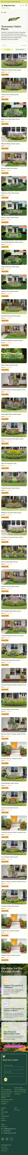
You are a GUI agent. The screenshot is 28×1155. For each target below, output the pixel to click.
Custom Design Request (20, 1089)
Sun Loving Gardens (6, 1089)
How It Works (4, 1112)
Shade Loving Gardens (7, 1091)
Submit (5, 1079)
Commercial (17, 1093)
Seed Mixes (4, 1103)
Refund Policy (4, 1150)
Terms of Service (4, 1148)
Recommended (20, 49)
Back (5, 12)
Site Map (3, 1120)
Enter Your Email (8, 1065)
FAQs (2, 1114)
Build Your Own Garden (20, 1091)
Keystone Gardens (6, 1093)
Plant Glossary (5, 1116)
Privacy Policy (4, 1146)
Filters (8, 49)
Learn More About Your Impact (14, 1046)
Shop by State (5, 1101)
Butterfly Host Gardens (7, 1099)
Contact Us (4, 1126)
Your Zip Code (7, 1072)
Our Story (16, 1110)
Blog (2, 1110)
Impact (3, 1118)
